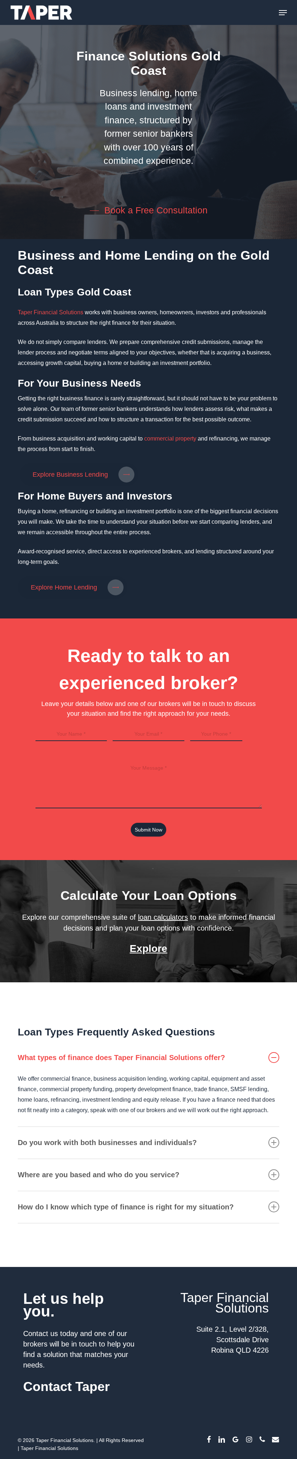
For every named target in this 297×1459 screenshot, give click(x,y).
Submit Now (148, 830)
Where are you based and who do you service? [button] (98, 1175)
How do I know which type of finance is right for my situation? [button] (126, 1207)
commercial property (169, 438)
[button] (283, 12)
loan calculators (163, 917)
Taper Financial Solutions (50, 312)
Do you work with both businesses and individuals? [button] (107, 1143)
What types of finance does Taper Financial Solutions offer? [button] (121, 1058)
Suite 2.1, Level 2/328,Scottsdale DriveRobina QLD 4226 (232, 1339)
